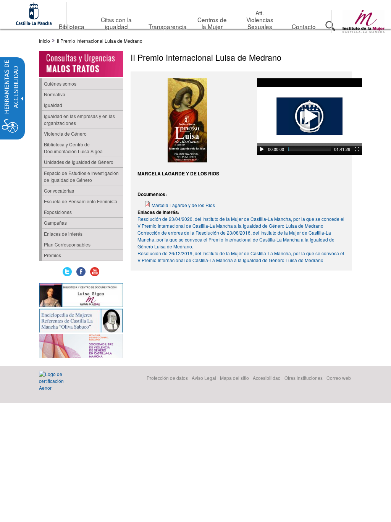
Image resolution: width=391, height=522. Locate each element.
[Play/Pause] (262, 149)
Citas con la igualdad (116, 23)
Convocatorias (59, 190)
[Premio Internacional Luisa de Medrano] (187, 160)
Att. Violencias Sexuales (259, 19)
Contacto (304, 26)
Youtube (94, 271)
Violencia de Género (65, 133)
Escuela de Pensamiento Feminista (80, 201)
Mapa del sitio (234, 377)
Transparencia (168, 26)
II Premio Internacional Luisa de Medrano (99, 40)
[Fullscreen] (357, 149)
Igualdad (53, 105)
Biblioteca (71, 26)
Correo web (338, 377)
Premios (52, 255)
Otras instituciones (303, 377)
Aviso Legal (204, 377)
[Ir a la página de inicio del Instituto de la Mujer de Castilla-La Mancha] (364, 31)
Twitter (67, 271)
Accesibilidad (267, 377)
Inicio (44, 40)
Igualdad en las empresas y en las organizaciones (79, 119)
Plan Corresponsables (67, 244)
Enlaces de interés (63, 233)
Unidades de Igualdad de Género (78, 162)
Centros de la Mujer (212, 23)
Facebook (81, 271)
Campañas (55, 222)
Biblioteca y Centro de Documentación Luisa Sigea (73, 147)
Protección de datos (167, 377)
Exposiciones (58, 212)
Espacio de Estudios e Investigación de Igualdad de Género (81, 176)
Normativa (54, 94)
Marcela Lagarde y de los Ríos (183, 205)
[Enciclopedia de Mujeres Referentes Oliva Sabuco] (81, 321)
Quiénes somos (60, 83)
